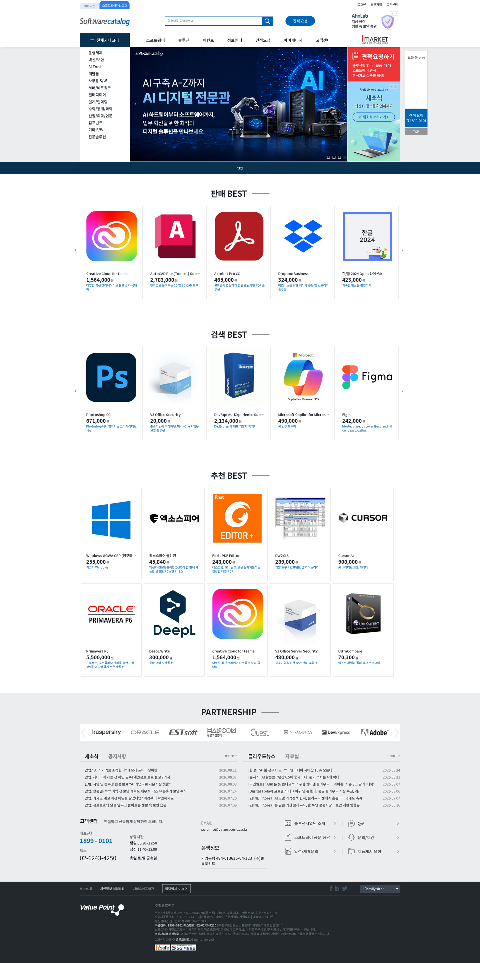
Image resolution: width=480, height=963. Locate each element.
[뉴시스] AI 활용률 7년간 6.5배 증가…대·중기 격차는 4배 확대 (293, 777)
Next (397, 732)
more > (231, 755)
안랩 (240, 168)
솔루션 (184, 40)
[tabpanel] (373, 21)
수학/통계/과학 (100, 108)
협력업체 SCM (176, 888)
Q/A (379, 823)
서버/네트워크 (99, 87)
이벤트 (208, 40)
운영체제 (95, 52)
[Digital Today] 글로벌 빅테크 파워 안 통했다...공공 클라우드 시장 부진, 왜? (304, 791)
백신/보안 (96, 59)
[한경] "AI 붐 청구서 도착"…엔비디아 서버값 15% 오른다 (290, 770)
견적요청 (263, 40)
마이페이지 (293, 40)
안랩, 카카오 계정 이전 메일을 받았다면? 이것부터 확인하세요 (129, 798)
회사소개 (86, 888)
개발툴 (93, 73)
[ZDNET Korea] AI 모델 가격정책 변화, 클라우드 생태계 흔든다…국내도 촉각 (305, 798)
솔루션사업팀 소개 (316, 823)
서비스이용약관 (143, 888)
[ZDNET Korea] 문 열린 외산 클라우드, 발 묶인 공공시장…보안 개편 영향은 (304, 805)
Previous (83, 732)
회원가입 (376, 4)
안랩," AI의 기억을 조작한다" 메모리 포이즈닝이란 (121, 770)
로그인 (362, 4)
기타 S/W (95, 129)
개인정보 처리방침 (112, 888)
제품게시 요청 (379, 851)
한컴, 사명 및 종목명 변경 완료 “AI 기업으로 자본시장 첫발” (128, 784)
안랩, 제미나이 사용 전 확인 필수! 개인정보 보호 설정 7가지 (127, 777)
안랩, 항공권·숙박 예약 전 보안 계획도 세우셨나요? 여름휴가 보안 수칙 (136, 791)
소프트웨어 (155, 40)
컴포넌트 (95, 122)
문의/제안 (379, 837)
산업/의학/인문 (100, 115)
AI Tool (94, 66)
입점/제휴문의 (316, 851)
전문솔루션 (97, 136)
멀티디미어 (97, 94)
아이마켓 (89, 6)
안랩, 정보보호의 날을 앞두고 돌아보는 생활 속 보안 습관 (125, 805)
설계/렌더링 (98, 101)
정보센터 (234, 40)
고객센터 (392, 4)
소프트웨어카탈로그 (114, 5)
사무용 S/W (97, 80)
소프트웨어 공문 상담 (316, 837)
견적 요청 (300, 21)
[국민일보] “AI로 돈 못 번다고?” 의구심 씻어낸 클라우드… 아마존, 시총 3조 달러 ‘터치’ (311, 784)
